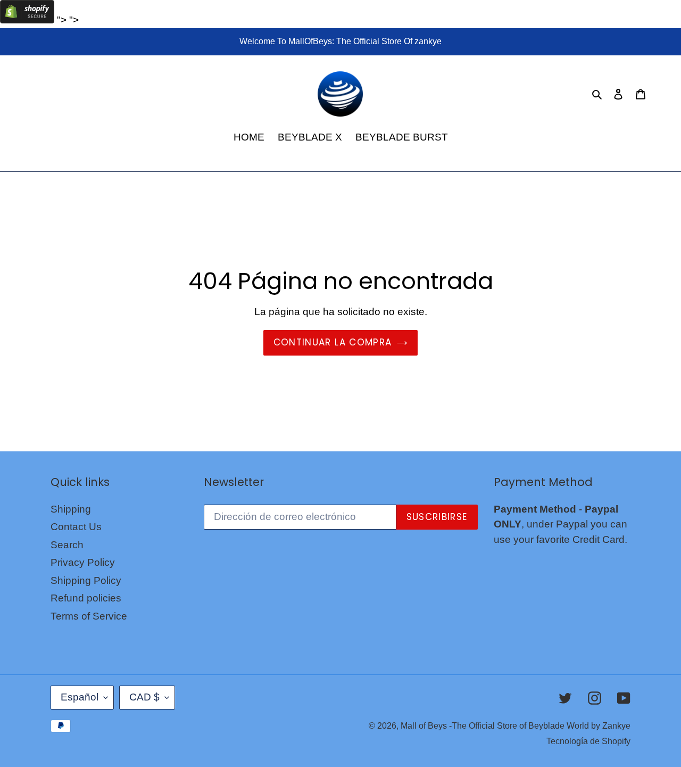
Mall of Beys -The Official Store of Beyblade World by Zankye (515, 725)
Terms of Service (89, 616)
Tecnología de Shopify (588, 741)
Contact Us (76, 526)
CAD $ (144, 697)
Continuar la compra (332, 342)
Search (67, 544)
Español (79, 697)
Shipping (71, 509)
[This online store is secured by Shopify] (27, 20)
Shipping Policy (86, 580)
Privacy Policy (83, 562)
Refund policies (86, 598)
